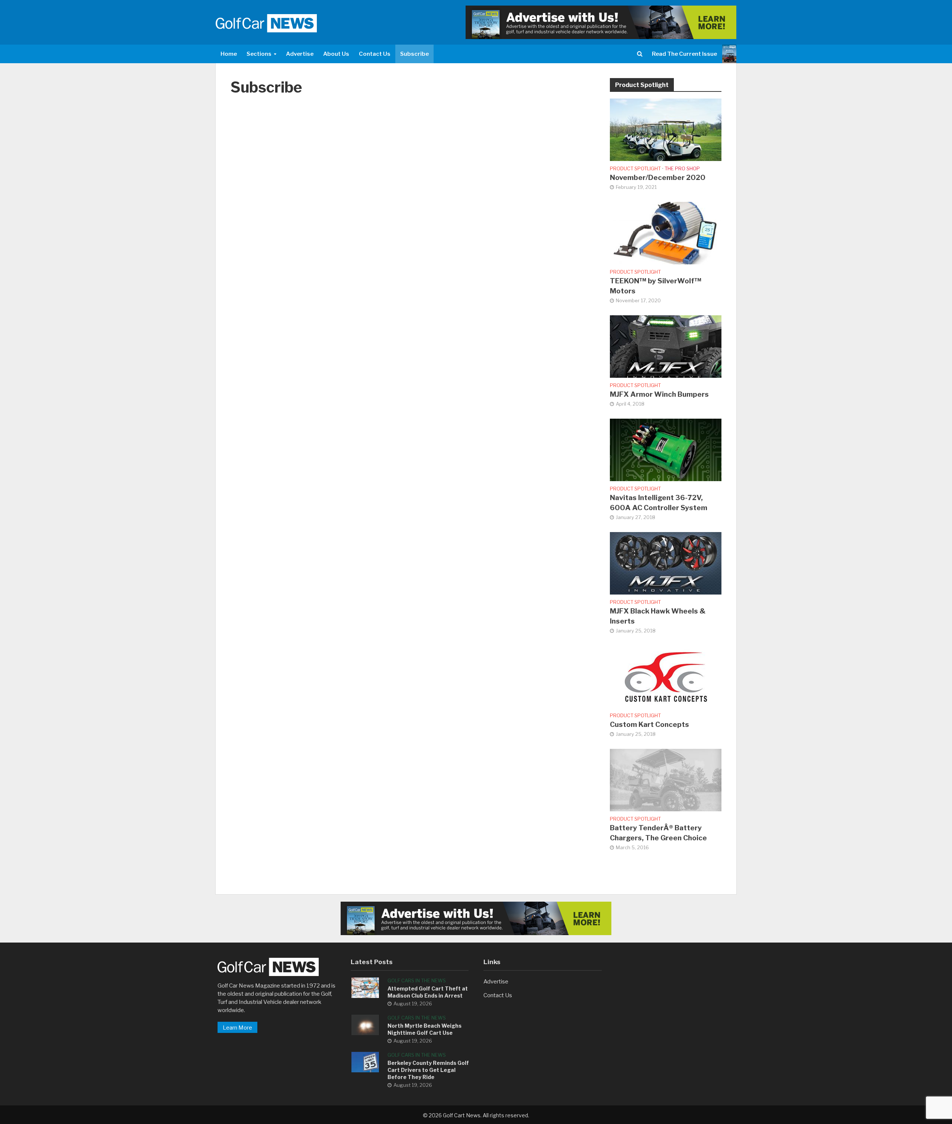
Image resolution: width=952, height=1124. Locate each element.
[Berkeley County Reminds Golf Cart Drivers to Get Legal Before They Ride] (365, 1062)
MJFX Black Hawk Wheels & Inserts (657, 616)
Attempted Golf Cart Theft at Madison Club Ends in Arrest (427, 992)
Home (229, 54)
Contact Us (374, 54)
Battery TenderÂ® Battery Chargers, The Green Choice (658, 833)
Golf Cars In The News (416, 980)
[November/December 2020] (665, 129)
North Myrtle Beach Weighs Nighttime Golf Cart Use (424, 1029)
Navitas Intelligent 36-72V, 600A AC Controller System (658, 502)
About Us (336, 54)
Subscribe (414, 54)
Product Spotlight (635, 168)
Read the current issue (684, 54)
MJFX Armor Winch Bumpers (659, 394)
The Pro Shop (682, 168)
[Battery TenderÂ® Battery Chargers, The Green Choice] (665, 779)
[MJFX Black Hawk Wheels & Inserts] (665, 563)
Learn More (237, 1027)
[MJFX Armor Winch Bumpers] (665, 346)
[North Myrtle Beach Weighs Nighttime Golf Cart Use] (365, 1024)
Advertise (299, 54)
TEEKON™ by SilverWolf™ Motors (655, 286)
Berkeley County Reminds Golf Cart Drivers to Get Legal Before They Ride (428, 1070)
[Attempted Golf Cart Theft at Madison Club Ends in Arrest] (365, 987)
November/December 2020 (657, 177)
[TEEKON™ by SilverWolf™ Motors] (665, 232)
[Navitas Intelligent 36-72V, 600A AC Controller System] (665, 449)
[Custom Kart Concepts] (665, 676)
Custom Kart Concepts (649, 724)
